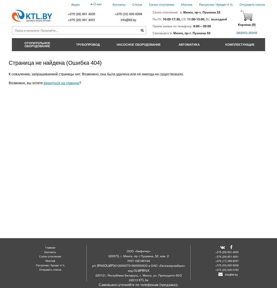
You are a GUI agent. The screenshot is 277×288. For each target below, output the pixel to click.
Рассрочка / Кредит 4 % (216, 4)
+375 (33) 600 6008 (128, 13)
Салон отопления (161, 4)
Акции (75, 4)
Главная (50, 247)
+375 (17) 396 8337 (227, 261)
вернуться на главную (61, 82)
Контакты (119, 4)
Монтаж (186, 4)
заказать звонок (246, 32)
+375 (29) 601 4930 (81, 13)
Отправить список (252, 4)
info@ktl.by (128, 19)
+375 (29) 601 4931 (81, 19)
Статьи (137, 4)
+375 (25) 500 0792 (227, 270)
